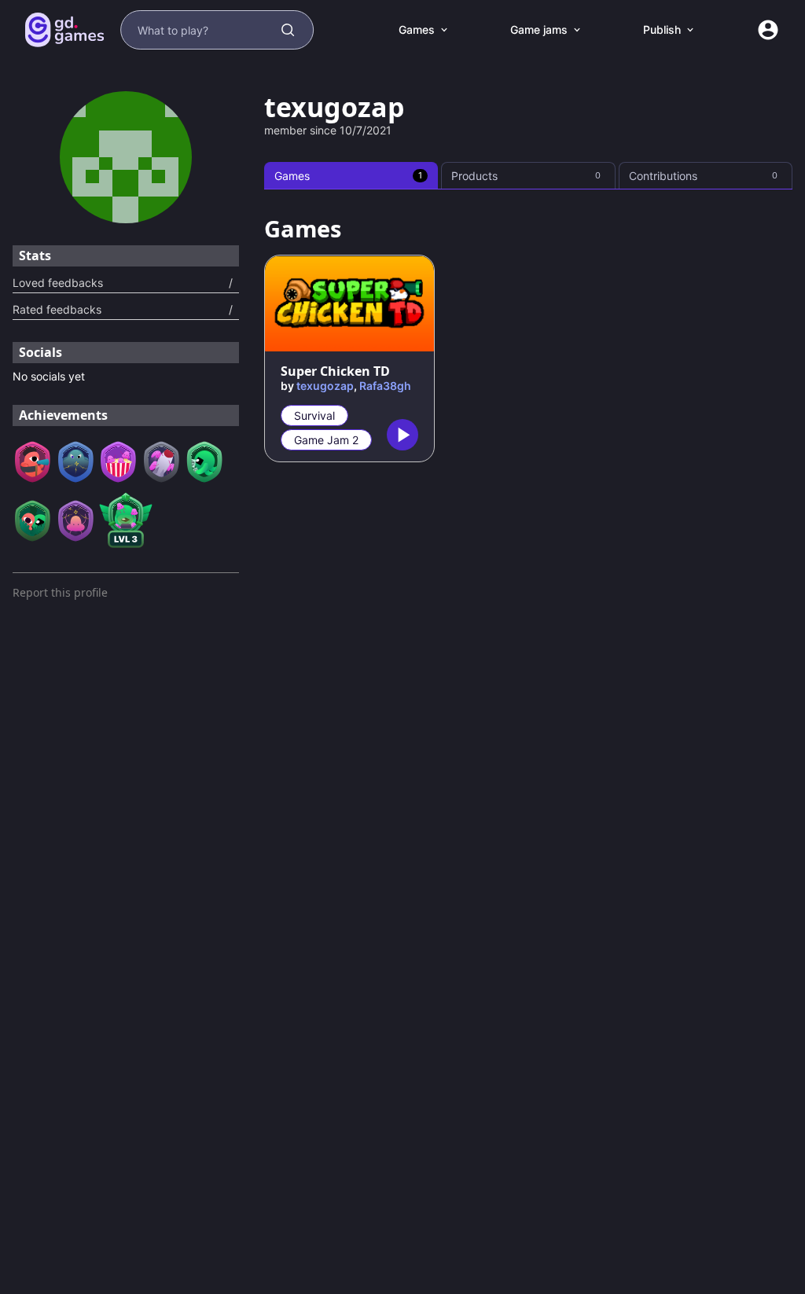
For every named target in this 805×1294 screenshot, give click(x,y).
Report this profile (60, 592)
